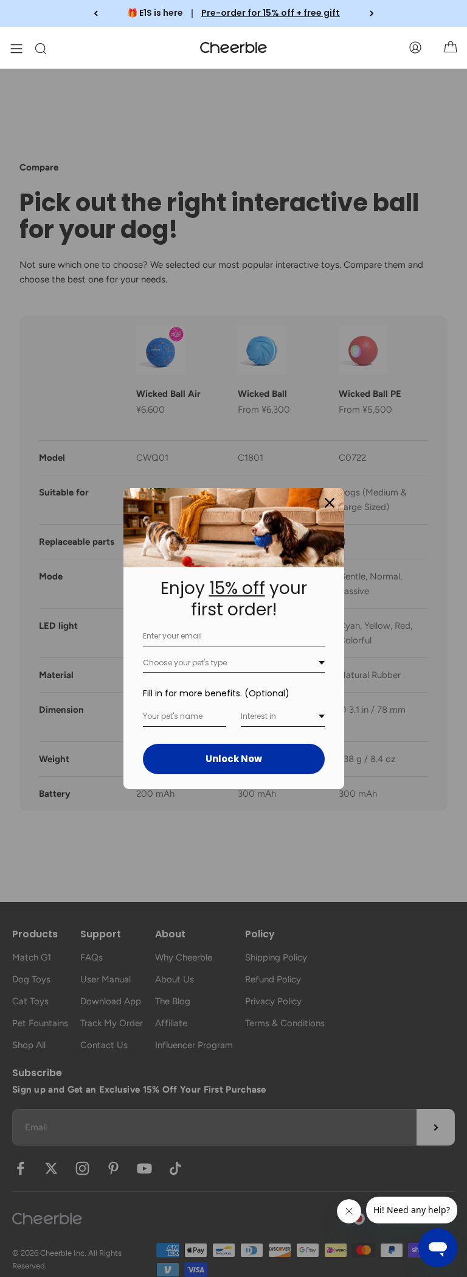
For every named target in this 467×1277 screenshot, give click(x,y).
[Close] (329, 502)
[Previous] (96, 13)
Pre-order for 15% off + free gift (270, 13)
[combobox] (234, 663)
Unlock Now (234, 758)
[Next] (372, 13)
